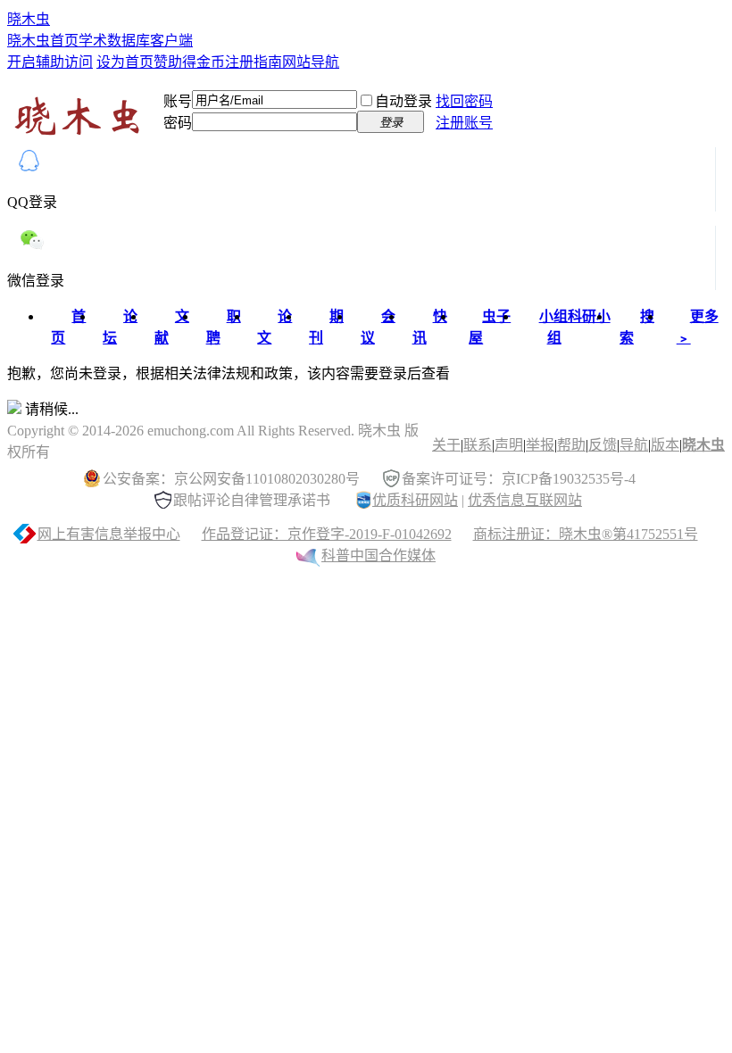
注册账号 (464, 122)
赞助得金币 (189, 62)
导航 (634, 444)
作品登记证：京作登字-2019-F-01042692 (327, 534)
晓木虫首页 (43, 40)
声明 (509, 444)
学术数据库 (114, 40)
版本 (665, 444)
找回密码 (464, 101)
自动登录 (403, 101)
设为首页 (125, 62)
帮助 (571, 444)
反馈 (602, 444)
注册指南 (253, 62)
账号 (177, 101)
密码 (177, 122)
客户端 (171, 40)
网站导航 (310, 62)
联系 (477, 444)
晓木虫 (28, 19)
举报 (540, 444)
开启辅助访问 (50, 62)
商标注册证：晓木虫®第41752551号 (585, 534)
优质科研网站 (415, 500)
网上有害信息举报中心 (108, 534)
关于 (446, 444)
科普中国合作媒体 (378, 555)
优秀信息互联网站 (525, 500)
